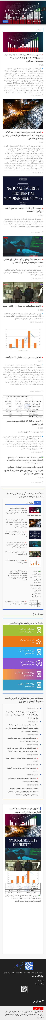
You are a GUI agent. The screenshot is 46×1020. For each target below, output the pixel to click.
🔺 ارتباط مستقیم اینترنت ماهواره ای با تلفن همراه (16, 553)
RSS (27, 641)
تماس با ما (39, 984)
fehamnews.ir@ (24, 674)
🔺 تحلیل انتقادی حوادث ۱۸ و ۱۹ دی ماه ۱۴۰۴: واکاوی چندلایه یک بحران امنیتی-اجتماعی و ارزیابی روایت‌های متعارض (16, 523)
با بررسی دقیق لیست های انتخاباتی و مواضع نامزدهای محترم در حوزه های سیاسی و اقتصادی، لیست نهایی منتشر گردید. (23, 472)
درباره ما (40, 980)
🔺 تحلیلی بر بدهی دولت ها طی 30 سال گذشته (16, 561)
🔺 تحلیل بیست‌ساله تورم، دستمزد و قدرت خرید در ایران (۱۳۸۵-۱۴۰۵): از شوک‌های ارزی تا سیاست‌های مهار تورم (24, 1014)
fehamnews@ (26, 652)
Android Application (27, 630)
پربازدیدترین (29, 503)
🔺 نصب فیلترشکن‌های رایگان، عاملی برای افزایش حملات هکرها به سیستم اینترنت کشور (23, 262)
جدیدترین (37, 503)
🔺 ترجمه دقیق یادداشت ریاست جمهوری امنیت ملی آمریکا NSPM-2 (16, 534)
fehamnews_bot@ (27, 663)
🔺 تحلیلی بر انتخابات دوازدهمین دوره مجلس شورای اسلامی (16, 602)
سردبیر (5, 21)
